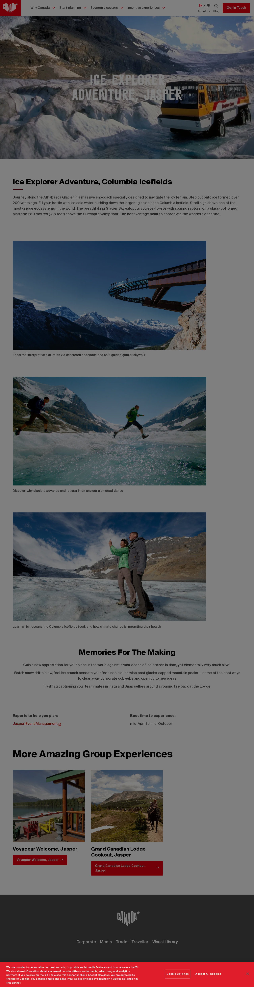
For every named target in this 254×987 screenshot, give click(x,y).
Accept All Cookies (208, 974)
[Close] (247, 973)
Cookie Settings (177, 974)
